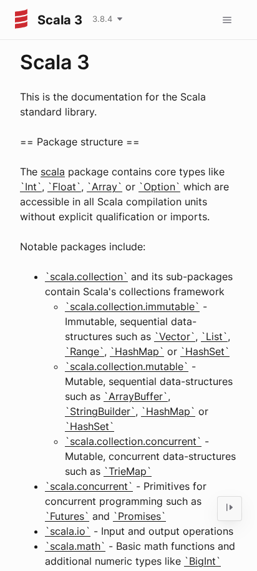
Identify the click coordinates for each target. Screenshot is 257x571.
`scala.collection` (86, 276)
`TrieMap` (128, 471)
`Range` (84, 351)
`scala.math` (75, 546)
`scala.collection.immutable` (132, 306)
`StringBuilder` (100, 411)
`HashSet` (205, 351)
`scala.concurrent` (89, 486)
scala (53, 171)
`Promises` (139, 516)
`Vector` (174, 336)
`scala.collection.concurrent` (133, 441)
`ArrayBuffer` (136, 396)
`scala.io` (67, 531)
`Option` (159, 186)
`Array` (104, 186)
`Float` (64, 186)
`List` (214, 336)
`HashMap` (137, 351)
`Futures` (67, 516)
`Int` (31, 186)
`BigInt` (202, 561)
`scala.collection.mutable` (126, 366)
